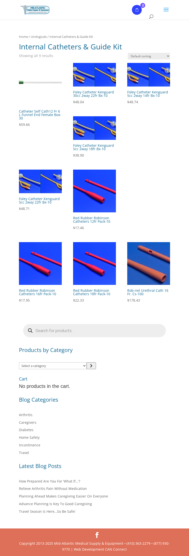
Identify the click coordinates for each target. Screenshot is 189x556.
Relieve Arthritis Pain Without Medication (53, 488)
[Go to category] (91, 365)
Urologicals (39, 36)
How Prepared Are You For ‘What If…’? (49, 481)
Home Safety (29, 437)
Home (23, 36)
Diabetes (26, 429)
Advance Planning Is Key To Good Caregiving (55, 503)
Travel (24, 452)
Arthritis (25, 414)
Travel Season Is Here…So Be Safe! (47, 511)
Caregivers (27, 422)
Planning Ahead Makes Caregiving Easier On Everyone (63, 496)
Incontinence (29, 445)
